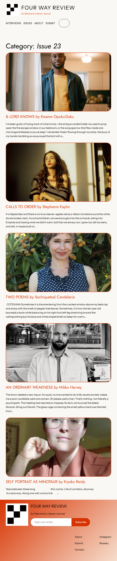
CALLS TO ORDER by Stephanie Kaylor (38, 207)
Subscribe (80, 522)
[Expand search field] (64, 23)
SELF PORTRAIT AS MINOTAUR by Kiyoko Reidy (45, 482)
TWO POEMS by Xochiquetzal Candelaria (40, 297)
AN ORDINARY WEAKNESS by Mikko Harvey (44, 387)
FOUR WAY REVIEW (48, 8)
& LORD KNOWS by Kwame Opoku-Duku (40, 116)
